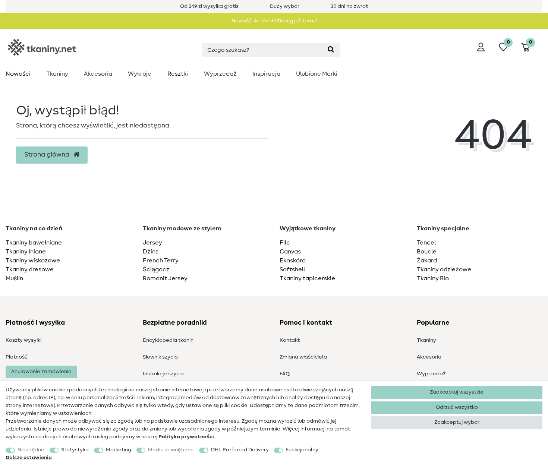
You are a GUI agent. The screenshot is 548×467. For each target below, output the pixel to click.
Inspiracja (266, 74)
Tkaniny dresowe (30, 269)
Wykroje (139, 74)
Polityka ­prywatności (186, 436)
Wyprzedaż (220, 74)
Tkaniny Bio (433, 278)
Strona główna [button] (47, 154)
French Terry (161, 261)
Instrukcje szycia (163, 373)
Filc (285, 243)
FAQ (285, 373)
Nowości (18, 74)
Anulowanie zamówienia (41, 371)
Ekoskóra (293, 261)
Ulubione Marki (316, 74)
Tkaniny (57, 74)
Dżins (150, 252)
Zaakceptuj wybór (456, 422)
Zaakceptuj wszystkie (457, 392)
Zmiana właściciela (303, 357)
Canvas (290, 252)
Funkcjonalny (302, 449)
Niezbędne (31, 449)
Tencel (426, 243)
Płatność (17, 357)
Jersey (152, 243)
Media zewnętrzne (171, 449)
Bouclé (427, 252)
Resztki (177, 74)
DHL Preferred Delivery (240, 449)
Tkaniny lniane (26, 252)
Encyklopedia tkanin (168, 340)
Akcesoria (98, 74)
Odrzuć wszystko (457, 407)
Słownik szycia (160, 357)
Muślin (14, 278)
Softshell (292, 269)
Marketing (118, 449)
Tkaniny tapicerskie (307, 278)
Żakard (427, 261)
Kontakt (290, 340)
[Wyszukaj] (330, 50)
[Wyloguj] (481, 47)
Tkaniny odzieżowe (444, 269)
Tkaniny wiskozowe (33, 261)
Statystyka (75, 449)
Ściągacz (156, 269)
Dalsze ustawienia (29, 457)
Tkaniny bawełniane (34, 243)
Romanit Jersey (165, 278)
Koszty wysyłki (23, 340)
